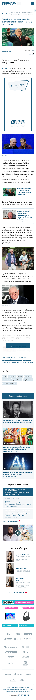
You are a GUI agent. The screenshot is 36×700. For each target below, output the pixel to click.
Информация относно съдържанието (15, 691)
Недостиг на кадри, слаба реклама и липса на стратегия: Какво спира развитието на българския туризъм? (17, 500)
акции (20, 376)
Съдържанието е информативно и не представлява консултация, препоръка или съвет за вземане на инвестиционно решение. (17, 359)
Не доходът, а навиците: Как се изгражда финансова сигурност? (15, 490)
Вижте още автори (16, 592)
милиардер (6, 380)
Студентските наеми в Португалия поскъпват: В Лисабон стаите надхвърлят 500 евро (16, 449)
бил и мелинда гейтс (9, 383)
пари (4, 376)
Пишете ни (27, 691)
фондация (28, 376)
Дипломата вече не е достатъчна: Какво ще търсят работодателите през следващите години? (17, 511)
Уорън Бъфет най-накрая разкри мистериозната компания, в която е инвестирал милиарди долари (24, 216)
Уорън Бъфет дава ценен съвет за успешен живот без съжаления (24, 191)
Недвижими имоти (9, 443)
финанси (12, 376)
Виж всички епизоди (10, 521)
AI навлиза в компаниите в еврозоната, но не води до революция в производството (17, 474)
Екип (12, 687)
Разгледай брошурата (24, 602)
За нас (8, 687)
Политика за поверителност (22, 687)
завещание (28, 380)
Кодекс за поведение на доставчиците (12, 689)
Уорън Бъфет (6, 69)
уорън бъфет (17, 380)
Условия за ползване (28, 689)
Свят (6, 13)
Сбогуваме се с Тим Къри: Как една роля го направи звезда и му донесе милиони (17, 421)
